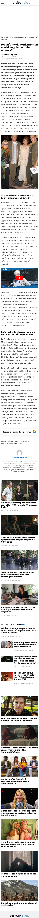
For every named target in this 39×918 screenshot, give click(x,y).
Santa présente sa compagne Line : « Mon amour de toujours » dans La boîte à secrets (19, 813)
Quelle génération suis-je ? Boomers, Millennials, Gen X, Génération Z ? (15, 781)
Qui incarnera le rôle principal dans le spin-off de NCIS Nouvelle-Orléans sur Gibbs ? (19, 504)
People (17, 36)
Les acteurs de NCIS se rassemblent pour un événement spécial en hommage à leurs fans (18, 574)
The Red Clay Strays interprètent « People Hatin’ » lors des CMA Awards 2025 (24, 676)
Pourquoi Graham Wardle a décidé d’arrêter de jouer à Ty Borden (19, 719)
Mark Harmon (7, 444)
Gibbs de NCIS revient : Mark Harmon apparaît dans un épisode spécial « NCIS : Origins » (18, 539)
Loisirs (11, 36)
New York (19, 444)
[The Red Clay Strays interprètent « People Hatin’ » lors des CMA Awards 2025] (7, 676)
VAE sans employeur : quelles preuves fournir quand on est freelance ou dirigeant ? (18, 609)
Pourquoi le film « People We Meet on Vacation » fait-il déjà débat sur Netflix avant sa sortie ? (25, 659)
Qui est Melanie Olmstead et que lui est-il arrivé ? (19, 904)
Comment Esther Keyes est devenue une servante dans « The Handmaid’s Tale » (19, 749)
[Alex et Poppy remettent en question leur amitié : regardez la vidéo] (7, 644)
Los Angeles (24, 442)
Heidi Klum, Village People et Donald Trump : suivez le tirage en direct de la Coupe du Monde (18, 630)
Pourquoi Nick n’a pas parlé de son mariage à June (18, 874)
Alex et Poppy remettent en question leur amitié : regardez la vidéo (25, 644)
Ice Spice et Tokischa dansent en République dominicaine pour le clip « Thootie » (18, 844)
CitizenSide (4, 36)
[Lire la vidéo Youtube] (19, 278)
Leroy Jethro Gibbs (10, 442)
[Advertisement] (19, 20)
